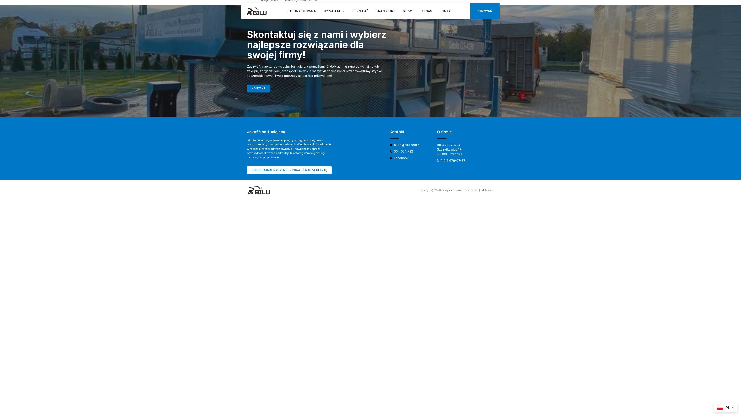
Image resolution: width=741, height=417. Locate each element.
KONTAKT (447, 11)
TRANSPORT (385, 11)
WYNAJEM (332, 11)
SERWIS (408, 11)
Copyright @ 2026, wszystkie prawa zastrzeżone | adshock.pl (456, 190)
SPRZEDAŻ (360, 11)
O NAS (427, 11)
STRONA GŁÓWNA (302, 11)
